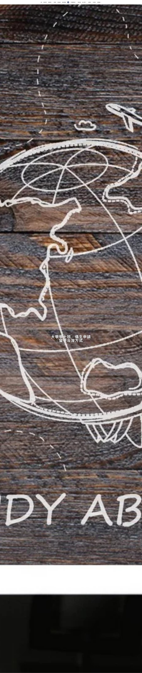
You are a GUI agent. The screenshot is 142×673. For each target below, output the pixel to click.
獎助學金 (79, 2)
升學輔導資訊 (73, 2)
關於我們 (45, 2)
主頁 (41, 2)
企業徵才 (89, 2)
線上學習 (83, 2)
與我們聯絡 (64, 2)
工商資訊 (94, 2)
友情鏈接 (98, 2)
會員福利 (59, 2)
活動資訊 (49, 2)
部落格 (55, 2)
